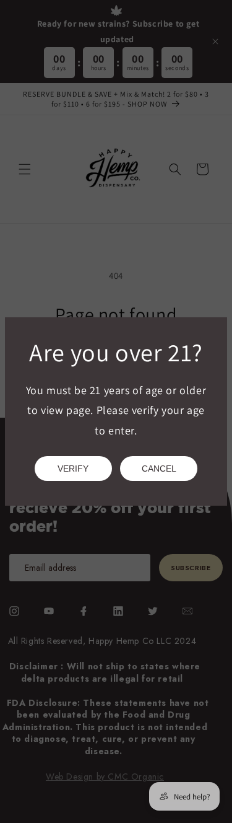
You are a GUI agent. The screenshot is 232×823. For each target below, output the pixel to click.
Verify (73, 468)
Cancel (159, 468)
